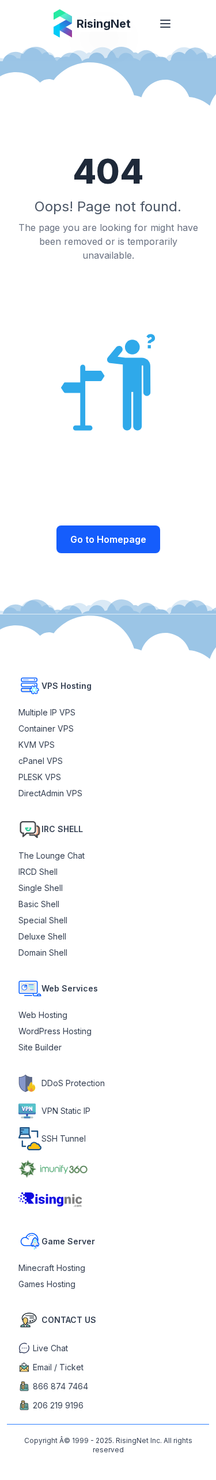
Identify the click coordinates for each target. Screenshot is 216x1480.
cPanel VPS (40, 761)
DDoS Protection (73, 1083)
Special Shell (42, 920)
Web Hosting (42, 1015)
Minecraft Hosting (51, 1268)
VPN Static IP (65, 1111)
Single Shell (40, 888)
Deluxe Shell (42, 936)
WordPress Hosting (55, 1031)
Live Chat (50, 1348)
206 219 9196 (58, 1405)
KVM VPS (36, 745)
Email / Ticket (58, 1367)
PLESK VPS (39, 777)
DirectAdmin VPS (50, 793)
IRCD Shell (38, 872)
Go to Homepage (108, 539)
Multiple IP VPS (46, 712)
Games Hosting (46, 1284)
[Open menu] (165, 24)
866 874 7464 (60, 1386)
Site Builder (40, 1047)
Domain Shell (42, 952)
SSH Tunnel (63, 1138)
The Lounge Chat (51, 855)
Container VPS (46, 728)
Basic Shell (38, 904)
